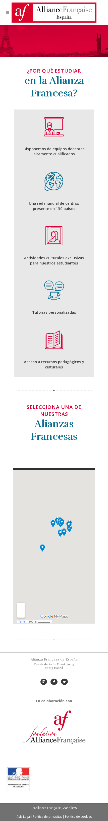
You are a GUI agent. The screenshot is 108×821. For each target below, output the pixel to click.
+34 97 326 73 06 (54, 671)
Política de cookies (78, 816)
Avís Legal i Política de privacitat (39, 816)
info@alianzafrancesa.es (54, 675)
